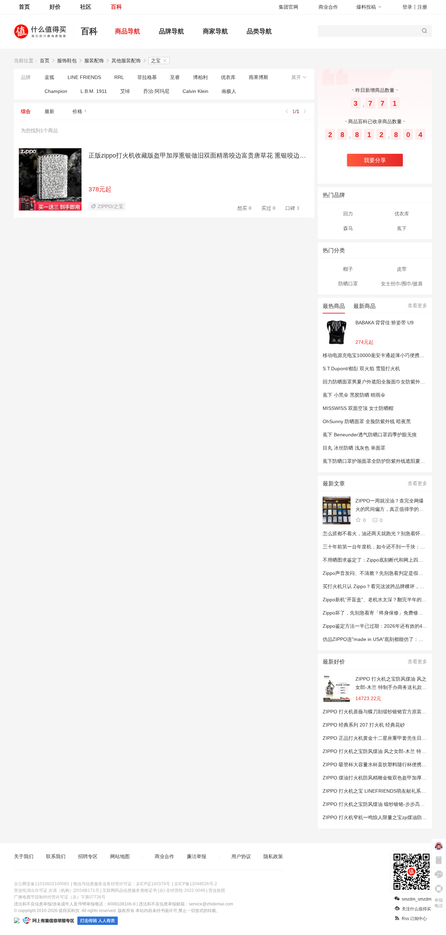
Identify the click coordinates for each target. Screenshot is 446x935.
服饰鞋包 (67, 60)
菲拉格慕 (147, 77)
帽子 (348, 269)
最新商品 (364, 306)
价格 (77, 111)
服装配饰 (94, 60)
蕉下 (402, 228)
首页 (24, 7)
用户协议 (241, 856)
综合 (26, 111)
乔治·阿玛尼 (156, 91)
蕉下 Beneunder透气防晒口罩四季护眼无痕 (370, 434)
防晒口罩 (348, 283)
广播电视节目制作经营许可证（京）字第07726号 (60, 897)
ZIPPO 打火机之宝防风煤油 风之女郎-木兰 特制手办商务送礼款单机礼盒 (391, 683)
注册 (422, 7)
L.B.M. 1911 (93, 91)
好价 (55, 7)
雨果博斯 (258, 77)
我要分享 (375, 160)
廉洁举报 (196, 856)
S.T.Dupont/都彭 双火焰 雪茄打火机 (361, 368)
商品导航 (127, 31)
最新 (49, 111)
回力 (348, 213)
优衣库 (228, 77)
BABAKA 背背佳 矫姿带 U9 (384, 322)
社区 (85, 7)
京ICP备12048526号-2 (195, 883)
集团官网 (288, 7)
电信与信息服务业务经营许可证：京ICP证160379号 (121, 883)
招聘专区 (88, 856)
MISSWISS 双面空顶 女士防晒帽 (358, 408)
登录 (407, 7)
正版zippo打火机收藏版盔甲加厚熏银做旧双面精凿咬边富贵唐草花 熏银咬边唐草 (199, 155)
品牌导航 (171, 31)
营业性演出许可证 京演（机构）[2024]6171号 (56, 890)
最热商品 (334, 306)
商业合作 (328, 7)
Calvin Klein (195, 91)
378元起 (100, 189)
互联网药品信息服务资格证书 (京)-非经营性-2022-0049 (153, 890)
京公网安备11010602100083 (41, 883)
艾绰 (125, 91)
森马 (348, 228)
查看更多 (417, 305)
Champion (56, 91)
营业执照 (216, 890)
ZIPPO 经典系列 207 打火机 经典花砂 (364, 725)
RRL (119, 77)
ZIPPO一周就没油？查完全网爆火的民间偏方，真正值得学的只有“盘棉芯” (389, 505)
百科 (116, 7)
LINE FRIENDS (84, 77)
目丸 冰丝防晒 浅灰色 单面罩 (354, 448)
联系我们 (56, 856)
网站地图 (120, 856)
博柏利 (200, 77)
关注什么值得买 (416, 908)
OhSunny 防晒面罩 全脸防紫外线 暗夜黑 (367, 421)
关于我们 (23, 856)
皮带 (402, 269)
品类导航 (259, 31)
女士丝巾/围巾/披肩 (402, 283)
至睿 (175, 77)
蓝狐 (49, 77)
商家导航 (215, 31)
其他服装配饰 (126, 60)
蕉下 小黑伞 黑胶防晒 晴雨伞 (354, 395)
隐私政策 (273, 856)
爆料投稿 (366, 7)
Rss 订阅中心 (414, 918)
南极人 (229, 91)
